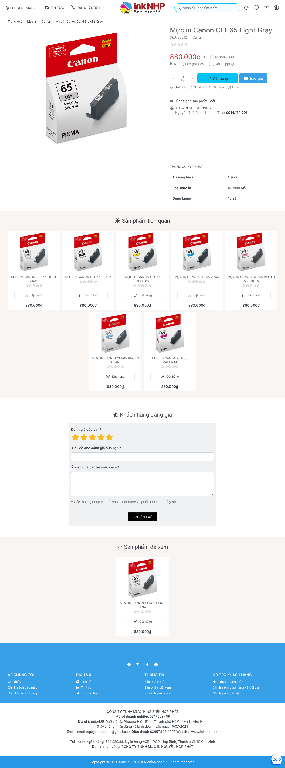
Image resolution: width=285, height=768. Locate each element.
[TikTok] (147, 664)
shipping (227, 64)
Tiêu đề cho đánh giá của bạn (95, 448)
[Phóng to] (86, 88)
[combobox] (207, 7)
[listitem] (86, 88)
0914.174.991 (236, 113)
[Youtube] (156, 664)
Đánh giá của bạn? (86, 429)
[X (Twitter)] (138, 664)
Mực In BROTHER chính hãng (142, 762)
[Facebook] (129, 664)
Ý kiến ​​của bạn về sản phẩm (94, 467)
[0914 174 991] (73, 8)
